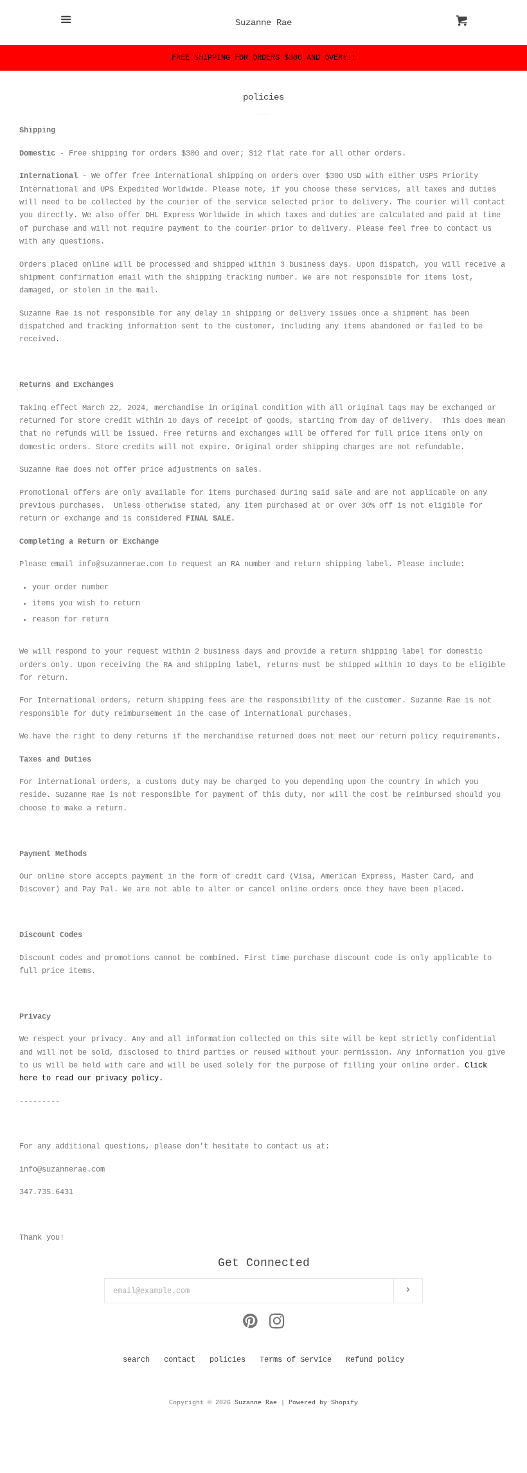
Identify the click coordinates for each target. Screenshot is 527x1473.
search (136, 1359)
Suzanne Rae (263, 22)
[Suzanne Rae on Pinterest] (250, 1325)
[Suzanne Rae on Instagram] (277, 1325)
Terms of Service (296, 1359)
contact (179, 1359)
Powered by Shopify (323, 1402)
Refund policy (375, 1359)
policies (228, 1359)
